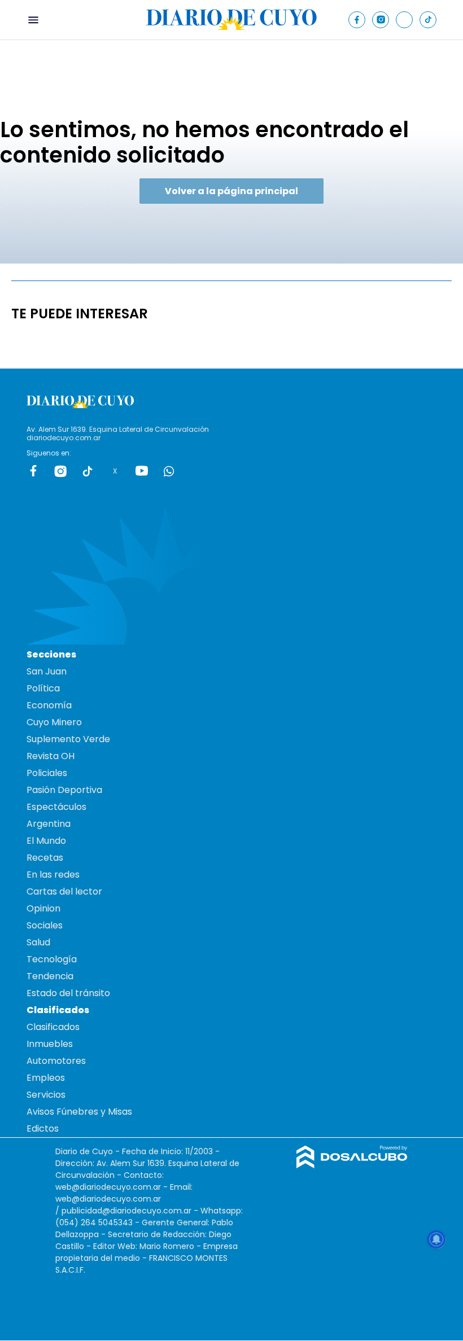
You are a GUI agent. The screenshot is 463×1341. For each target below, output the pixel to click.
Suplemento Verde (68, 739)
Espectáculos (56, 806)
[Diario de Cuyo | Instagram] (381, 19)
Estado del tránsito (68, 993)
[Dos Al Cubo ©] (352, 1165)
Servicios (46, 1094)
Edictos (43, 1128)
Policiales (47, 772)
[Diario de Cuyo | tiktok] (428, 19)
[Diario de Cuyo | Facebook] (357, 19)
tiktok (87, 470)
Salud (38, 942)
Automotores (56, 1060)
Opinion (43, 908)
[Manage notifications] (436, 1239)
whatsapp (169, 470)
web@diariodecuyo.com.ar (108, 1187)
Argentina (49, 823)
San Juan (47, 671)
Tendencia (50, 976)
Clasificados (53, 1026)
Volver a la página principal (231, 191)
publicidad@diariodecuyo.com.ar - (131, 1210)
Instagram (60, 470)
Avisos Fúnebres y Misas (79, 1111)
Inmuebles (50, 1043)
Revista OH (51, 756)
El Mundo (46, 840)
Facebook (33, 470)
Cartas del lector (64, 891)
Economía (49, 705)
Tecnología (52, 959)
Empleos (46, 1077)
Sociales (45, 925)
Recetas (45, 857)
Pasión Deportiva (64, 789)
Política (43, 688)
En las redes (53, 874)
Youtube (141, 470)
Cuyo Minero (54, 722)
